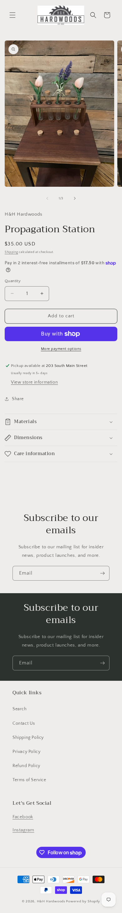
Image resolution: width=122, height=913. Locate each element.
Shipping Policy (28, 737)
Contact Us (24, 723)
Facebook (23, 816)
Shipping (11, 252)
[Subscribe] (102, 573)
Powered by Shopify (83, 901)
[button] (12, 15)
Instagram (23, 830)
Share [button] (18, 398)
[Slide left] (47, 198)
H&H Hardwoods (51, 901)
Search (20, 709)
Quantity (13, 281)
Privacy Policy (26, 751)
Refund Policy (26, 765)
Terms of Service (29, 779)
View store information (34, 382)
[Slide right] (75, 198)
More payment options (61, 349)
